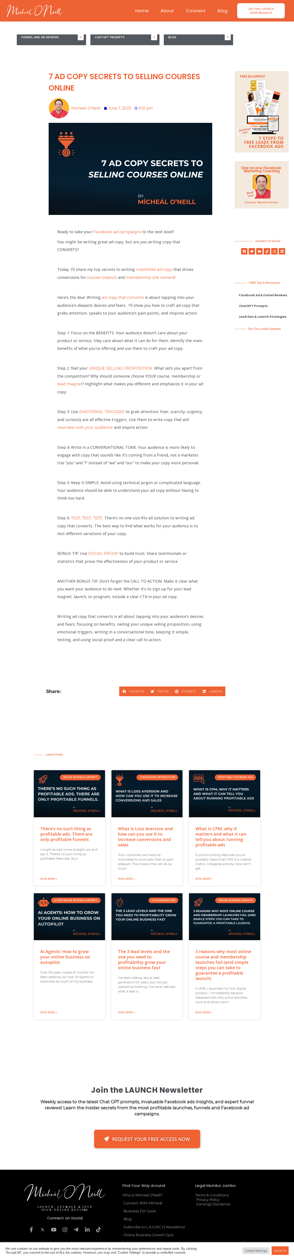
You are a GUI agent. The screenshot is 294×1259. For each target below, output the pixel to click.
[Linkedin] (282, 251)
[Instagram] (274, 251)
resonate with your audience (85, 427)
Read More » (48, 879)
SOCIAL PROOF (103, 553)
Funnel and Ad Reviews (40, 37)
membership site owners (150, 277)
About (167, 11)
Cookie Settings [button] (256, 1250)
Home (142, 11)
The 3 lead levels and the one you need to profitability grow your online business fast (144, 959)
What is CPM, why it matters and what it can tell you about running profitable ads (220, 837)
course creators (102, 277)
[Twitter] (252, 251)
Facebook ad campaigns (117, 232)
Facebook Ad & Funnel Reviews (263, 295)
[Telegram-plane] (76, 1229)
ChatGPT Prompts (109, 37)
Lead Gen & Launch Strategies (262, 317)
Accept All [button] (280, 1250)
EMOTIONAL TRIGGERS (101, 411)
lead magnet (69, 384)
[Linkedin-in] (87, 1229)
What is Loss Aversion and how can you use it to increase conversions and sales (145, 837)
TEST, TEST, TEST (86, 518)
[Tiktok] (267, 251)
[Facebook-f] (31, 1229)
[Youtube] (259, 251)
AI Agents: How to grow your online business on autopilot (65, 957)
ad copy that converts (123, 297)
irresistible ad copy (154, 269)
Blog (222, 11)
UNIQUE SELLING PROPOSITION (120, 368)
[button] (133, 691)
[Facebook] (244, 251)
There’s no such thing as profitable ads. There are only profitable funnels (66, 834)
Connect (196, 11)
